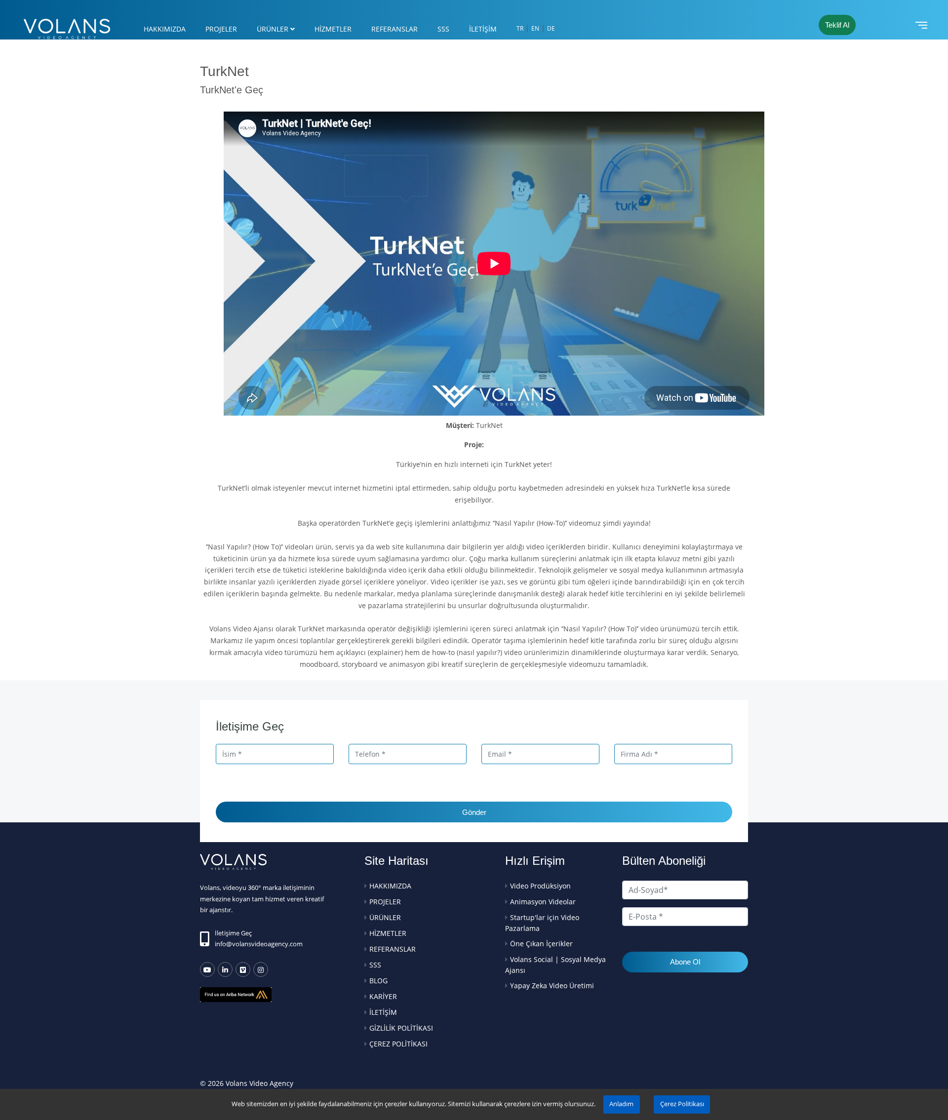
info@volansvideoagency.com (259, 943)
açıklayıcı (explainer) (369, 652)
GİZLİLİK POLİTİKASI (401, 1028)
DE (551, 28)
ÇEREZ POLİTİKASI (398, 1043)
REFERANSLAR (394, 29)
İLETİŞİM (483, 29)
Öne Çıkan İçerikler (541, 943)
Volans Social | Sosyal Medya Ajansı (555, 965)
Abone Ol (685, 962)
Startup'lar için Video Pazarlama (542, 923)
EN (535, 28)
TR (519, 28)
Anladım (621, 1104)
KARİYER (383, 996)
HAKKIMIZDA (165, 29)
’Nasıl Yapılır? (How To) (244, 546)
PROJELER (221, 29)
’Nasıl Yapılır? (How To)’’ (600, 628)
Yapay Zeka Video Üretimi (552, 985)
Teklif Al (837, 25)
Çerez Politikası (682, 1104)
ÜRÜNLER (272, 29)
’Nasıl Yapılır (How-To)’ (530, 523)
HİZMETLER (333, 29)
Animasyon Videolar (543, 901)
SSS (443, 29)
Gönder (474, 812)
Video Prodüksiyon (540, 885)
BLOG (378, 980)
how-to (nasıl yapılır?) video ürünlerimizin (500, 652)
